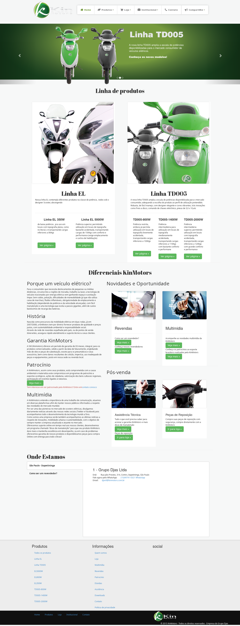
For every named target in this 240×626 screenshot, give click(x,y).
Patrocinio (99, 577)
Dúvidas (98, 583)
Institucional (149, 9)
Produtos (107, 9)
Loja (126, 9)
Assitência (99, 589)
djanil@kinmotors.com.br (113, 480)
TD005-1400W (40, 595)
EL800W (38, 577)
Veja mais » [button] (35, 382)
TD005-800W (40, 589)
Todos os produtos (42, 552)
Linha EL (38, 559)
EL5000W (38, 571)
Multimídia (99, 565)
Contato (173, 9)
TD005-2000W (40, 601)
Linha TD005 (40, 565)
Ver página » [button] (46, 245)
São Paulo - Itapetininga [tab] (42, 465)
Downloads (100, 595)
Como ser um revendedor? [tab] (43, 473)
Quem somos (101, 552)
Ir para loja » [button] (124, 437)
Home (87, 9)
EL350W (38, 583)
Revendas (99, 571)
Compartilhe (196, 9)
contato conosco (89, 387)
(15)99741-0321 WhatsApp (133, 477)
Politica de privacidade (105, 607)
